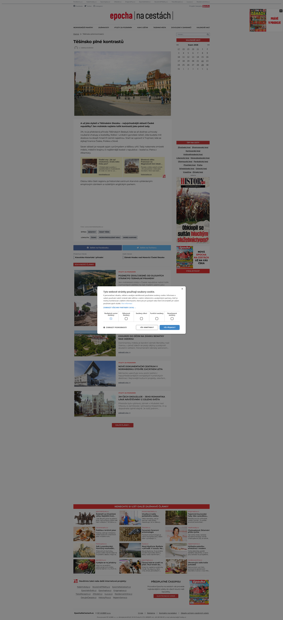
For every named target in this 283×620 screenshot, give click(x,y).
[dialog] (141, 310)
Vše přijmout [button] (169, 327)
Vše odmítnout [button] (147, 327)
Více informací (126, 303)
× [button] (182, 289)
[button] (141, 308)
